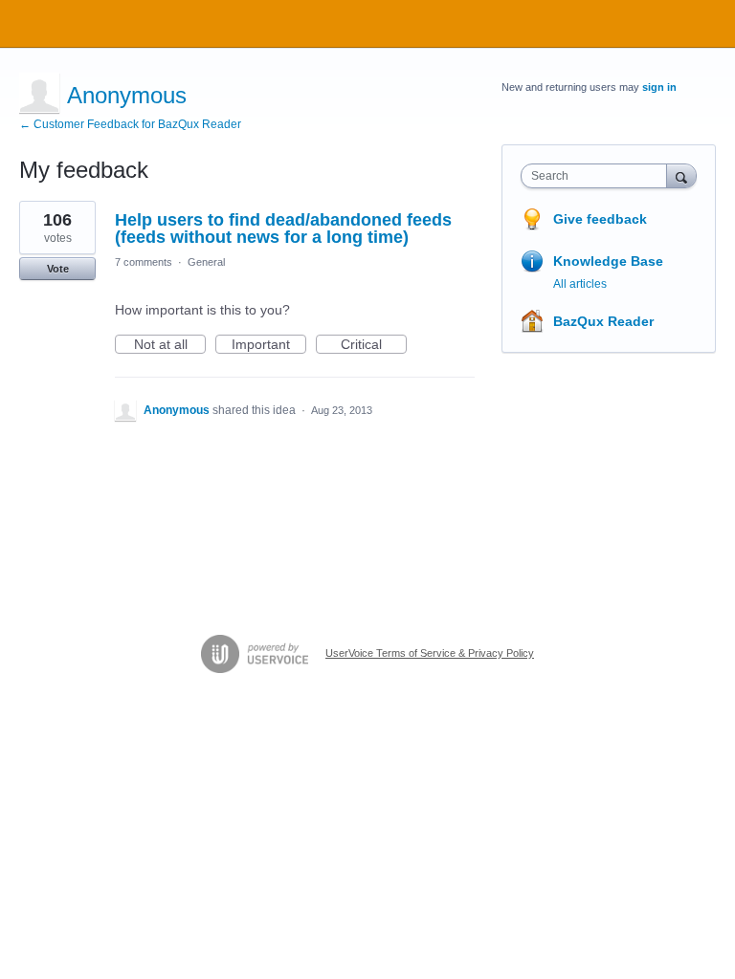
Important (269, 345)
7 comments (143, 262)
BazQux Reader (603, 321)
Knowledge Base (608, 261)
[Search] (681, 175)
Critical (374, 345)
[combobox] (598, 176)
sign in (659, 87)
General (206, 262)
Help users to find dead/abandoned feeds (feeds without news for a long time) (283, 228)
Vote (58, 268)
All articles (580, 284)
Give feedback (600, 219)
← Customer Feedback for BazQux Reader (130, 124)
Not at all (170, 345)
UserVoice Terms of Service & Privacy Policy (429, 653)
